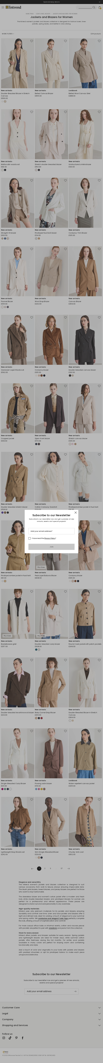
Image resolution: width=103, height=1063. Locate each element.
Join (52, 546)
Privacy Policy (49, 538)
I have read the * (44, 538)
